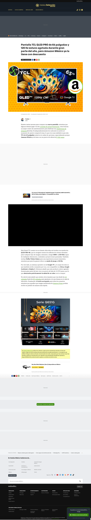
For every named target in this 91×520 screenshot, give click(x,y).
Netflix (60, 35)
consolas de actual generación (49, 126)
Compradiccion (66, 496)
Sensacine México (34, 509)
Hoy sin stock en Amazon (37, 197)
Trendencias (65, 492)
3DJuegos (22, 492)
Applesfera (11, 496)
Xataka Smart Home (11, 499)
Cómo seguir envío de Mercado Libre (43, 452)
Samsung (33, 35)
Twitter (34, 60)
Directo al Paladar (45, 492)
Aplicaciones (37, 465)
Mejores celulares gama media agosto (26, 452)
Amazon (44, 375)
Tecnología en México (26, 469)
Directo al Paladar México (45, 510)
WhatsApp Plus (56, 452)
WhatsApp (21, 35)
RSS (65, 475)
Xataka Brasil (11, 511)
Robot (55, 35)
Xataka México (12, 509)
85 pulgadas (37, 279)
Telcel (35, 472)
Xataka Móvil (11, 494)
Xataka (10, 492)
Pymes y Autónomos (76, 495)
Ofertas (10, 9)
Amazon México (39, 9)
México (10, 472)
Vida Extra (22, 494)
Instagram (79, 10)
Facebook (32, 60)
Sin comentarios (26, 59)
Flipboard (37, 60)
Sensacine (32, 492)
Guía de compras (19, 9)
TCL (61, 375)
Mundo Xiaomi (12, 501)
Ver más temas (12, 475)
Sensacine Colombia (32, 512)
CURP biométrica (65, 452)
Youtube (57, 475)
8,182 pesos (60, 137)
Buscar (80, 481)
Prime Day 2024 (12, 469)
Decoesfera (65, 494)
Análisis (23, 462)
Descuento (55, 375)
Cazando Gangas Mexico (38, 462)
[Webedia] (80, 1)
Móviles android (37, 469)
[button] (28, 119)
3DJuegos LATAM (23, 509)
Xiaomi (38, 35)
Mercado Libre (29, 9)
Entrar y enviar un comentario (46, 404)
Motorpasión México (55, 510)
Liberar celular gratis (75, 452)
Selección (45, 5)
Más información (55, 518)
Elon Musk (50, 35)
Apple (64, 35)
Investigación (12, 462)
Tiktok (77, 10)
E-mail (39, 60)
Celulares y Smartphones (24, 466)
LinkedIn (71, 475)
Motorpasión (55, 492)
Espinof (32, 494)
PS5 (28, 35)
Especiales (11, 465)
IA (25, 35)
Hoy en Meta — (37, 367)
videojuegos (24, 472)
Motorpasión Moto (56, 494)
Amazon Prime (58, 283)
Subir (79, 486)
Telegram (82, 10)
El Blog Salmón (77, 492)
